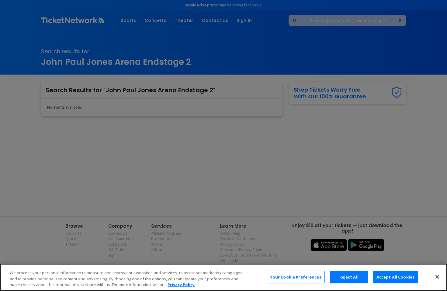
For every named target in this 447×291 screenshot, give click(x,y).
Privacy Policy (181, 284)
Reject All (349, 276)
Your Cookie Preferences (295, 276)
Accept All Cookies (395, 276)
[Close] (437, 276)
